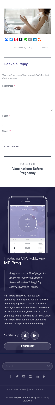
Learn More (27, 346)
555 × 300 (46, 47)
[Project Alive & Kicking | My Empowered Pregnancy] (23, 6)
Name (6, 116)
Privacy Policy (37, 390)
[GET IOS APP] (25, 335)
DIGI (27, 401)
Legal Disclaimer (16, 390)
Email (6, 131)
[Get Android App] (35, 335)
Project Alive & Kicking (25, 398)
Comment (8, 86)
